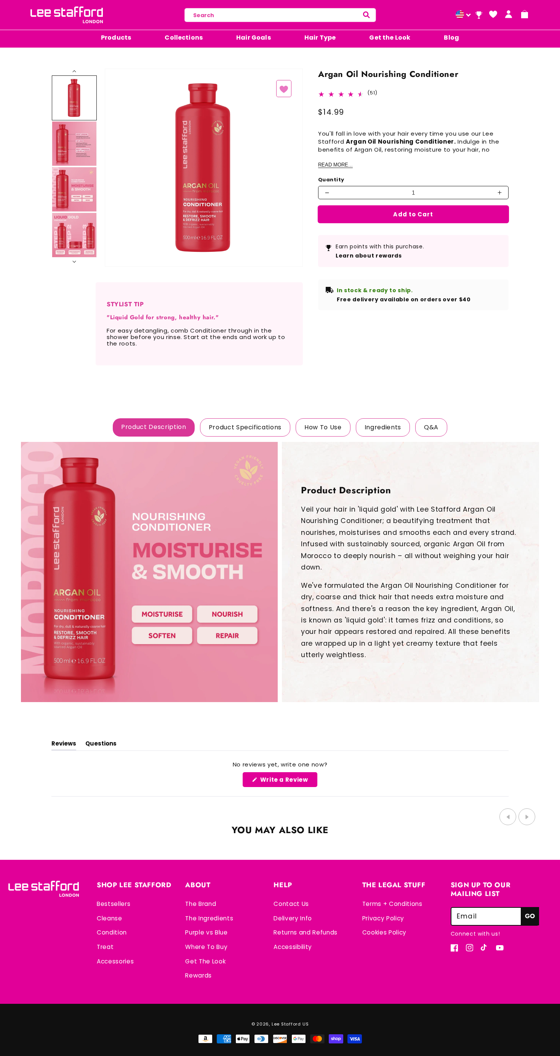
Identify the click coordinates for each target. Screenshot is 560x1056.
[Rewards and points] (478, 15)
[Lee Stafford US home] (66, 14)
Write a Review (288, 781)
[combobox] (280, 15)
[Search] (366, 15)
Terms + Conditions (392, 904)
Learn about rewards (369, 255)
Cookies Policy (384, 932)
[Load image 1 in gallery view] (74, 97)
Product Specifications (245, 427)
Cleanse (109, 918)
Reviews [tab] (63, 744)
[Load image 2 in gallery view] (74, 143)
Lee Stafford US (290, 1024)
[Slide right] (74, 72)
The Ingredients (209, 918)
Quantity (331, 179)
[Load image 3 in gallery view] (74, 189)
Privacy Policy (383, 918)
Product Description (153, 426)
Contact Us (291, 904)
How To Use (323, 427)
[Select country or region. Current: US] (461, 15)
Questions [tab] (101, 744)
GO (530, 916)
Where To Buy (206, 947)
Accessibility (293, 947)
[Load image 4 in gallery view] (74, 235)
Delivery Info (293, 918)
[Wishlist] (493, 14)
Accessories (115, 961)
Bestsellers (113, 904)
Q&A (431, 427)
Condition (112, 932)
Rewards (198, 975)
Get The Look (205, 961)
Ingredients (383, 427)
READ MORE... (335, 165)
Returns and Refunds (306, 932)
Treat (105, 947)
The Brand (200, 904)
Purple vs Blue (206, 932)
